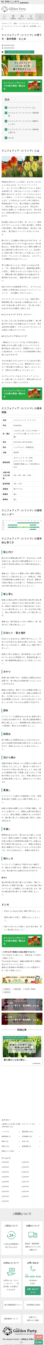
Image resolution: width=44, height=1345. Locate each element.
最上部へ (40, 1337)
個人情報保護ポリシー (13, 1305)
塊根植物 (5, 1136)
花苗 (3, 1146)
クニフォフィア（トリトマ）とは (21, 107)
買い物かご (31, 18)
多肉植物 (25, 1136)
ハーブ (4, 1131)
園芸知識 (17, 989)
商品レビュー (22, 18)
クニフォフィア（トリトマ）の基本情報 (23, 114)
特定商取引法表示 (33, 1305)
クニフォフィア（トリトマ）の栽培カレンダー (23, 122)
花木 (23, 1141)
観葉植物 (25, 1146)
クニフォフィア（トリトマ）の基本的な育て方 (23, 131)
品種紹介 (7, 989)
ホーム (4, 18)
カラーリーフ (27, 1124)
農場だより (6, 1151)
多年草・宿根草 (30, 989)
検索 (40, 1342)
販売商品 (13, 18)
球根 (3, 1141)
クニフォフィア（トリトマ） (19, 52)
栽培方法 (7, 992)
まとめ (11, 138)
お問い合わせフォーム (33, 1290)
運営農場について (11, 1319)
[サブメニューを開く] (39, 1124)
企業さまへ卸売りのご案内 (33, 1318)
